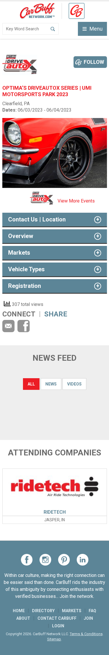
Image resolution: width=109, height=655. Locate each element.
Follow (94, 62)
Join (88, 618)
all (31, 384)
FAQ (92, 611)
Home (19, 611)
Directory (43, 611)
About (23, 618)
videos (74, 384)
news (51, 384)
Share (55, 314)
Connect (18, 314)
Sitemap (54, 639)
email (8, 326)
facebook (23, 326)
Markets (71, 611)
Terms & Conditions (86, 634)
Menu (96, 29)
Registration (24, 285)
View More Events (76, 201)
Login (58, 626)
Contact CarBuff (56, 618)
